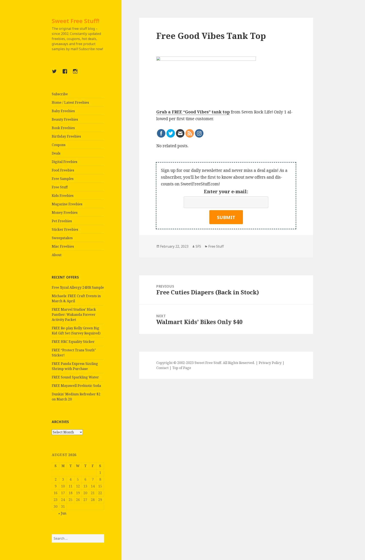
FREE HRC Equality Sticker (73, 341)
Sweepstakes (62, 238)
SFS (198, 246)
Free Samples (63, 178)
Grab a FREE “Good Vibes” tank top (193, 112)
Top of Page (181, 368)
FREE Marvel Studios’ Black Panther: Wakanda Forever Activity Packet (74, 314)
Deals (56, 153)
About (56, 254)
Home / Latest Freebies (70, 102)
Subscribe (60, 94)
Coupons (58, 144)
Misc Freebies (63, 246)
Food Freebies (63, 170)
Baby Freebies (63, 111)
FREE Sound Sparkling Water (75, 377)
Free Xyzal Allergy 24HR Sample (78, 287)
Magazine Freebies (67, 204)
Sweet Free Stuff (208, 362)
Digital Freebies (64, 161)
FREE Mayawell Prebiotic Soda (76, 385)
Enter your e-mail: (226, 191)
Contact (162, 368)
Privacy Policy (270, 362)
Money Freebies (65, 212)
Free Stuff (60, 187)
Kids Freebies (63, 195)
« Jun (62, 513)
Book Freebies (63, 128)
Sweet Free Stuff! (75, 21)
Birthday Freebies (66, 136)
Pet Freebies (62, 221)
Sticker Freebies (65, 229)
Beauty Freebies (65, 119)
